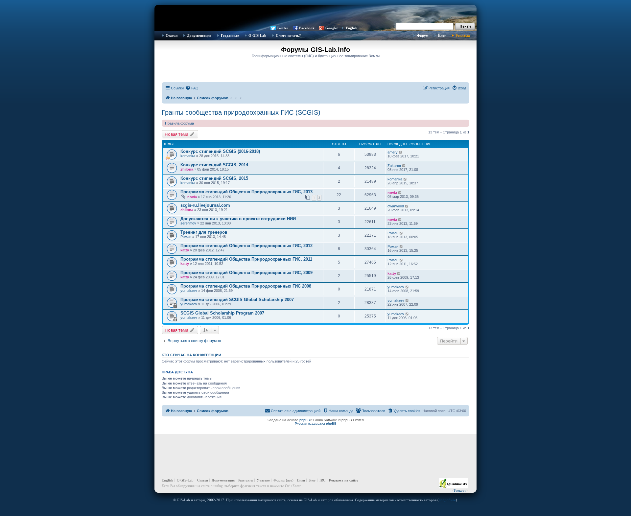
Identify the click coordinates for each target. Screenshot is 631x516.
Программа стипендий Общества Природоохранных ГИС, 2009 (246, 272)
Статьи (171, 35)
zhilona (186, 169)
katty (184, 250)
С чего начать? (288, 35)
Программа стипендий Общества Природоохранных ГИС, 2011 (246, 259)
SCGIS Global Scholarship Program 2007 (222, 313)
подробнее (447, 500)
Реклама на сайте (343, 480)
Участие (263, 480)
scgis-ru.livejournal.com (205, 205)
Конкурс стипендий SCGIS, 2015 (214, 178)
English (351, 28)
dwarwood (395, 206)
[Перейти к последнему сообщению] (401, 152)
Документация (199, 35)
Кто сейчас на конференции (191, 355)
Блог (442, 35)
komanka (187, 156)
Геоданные (230, 35)
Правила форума (179, 123)
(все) (289, 480)
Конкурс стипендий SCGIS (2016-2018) (220, 151)
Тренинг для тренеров (203, 232)
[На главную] (315, 15)
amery (392, 152)
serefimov (188, 223)
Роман (185, 237)
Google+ (332, 28)
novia (192, 197)
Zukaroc (394, 166)
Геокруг (460, 490)
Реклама (463, 35)
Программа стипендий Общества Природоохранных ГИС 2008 (245, 286)
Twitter (282, 28)
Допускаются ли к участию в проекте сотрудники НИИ (238, 218)
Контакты (245, 480)
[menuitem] (192, 88)
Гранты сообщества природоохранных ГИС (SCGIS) (241, 112)
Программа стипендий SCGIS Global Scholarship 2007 (237, 299)
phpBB (304, 420)
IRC (322, 480)
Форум (423, 35)
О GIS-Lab (257, 35)
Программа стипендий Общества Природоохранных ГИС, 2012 (246, 245)
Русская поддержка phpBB (316, 423)
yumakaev (188, 291)
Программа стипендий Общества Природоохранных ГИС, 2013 (246, 191)
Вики (301, 480)
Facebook (307, 28)
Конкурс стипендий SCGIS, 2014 (214, 164)
